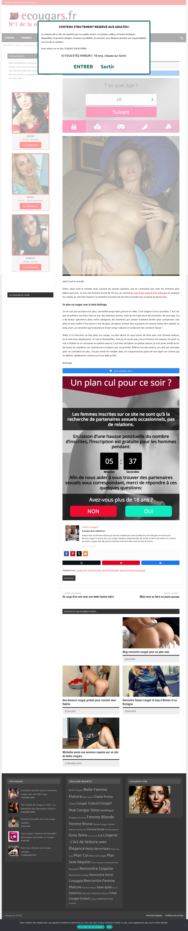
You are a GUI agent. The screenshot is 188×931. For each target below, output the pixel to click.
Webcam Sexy (105, 898)
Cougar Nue (81, 570)
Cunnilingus (106, 810)
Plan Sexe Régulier (110, 570)
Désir (79, 818)
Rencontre (74, 868)
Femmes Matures (112, 829)
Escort (84, 818)
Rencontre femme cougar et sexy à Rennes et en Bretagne (150, 702)
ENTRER (83, 66)
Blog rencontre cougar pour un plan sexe (146, 652)
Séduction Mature (100, 893)
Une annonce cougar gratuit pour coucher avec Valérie (89, 702)
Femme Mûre (81, 829)
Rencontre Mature (89, 887)
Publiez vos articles (174, 915)
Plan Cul (81, 855)
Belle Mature (88, 797)
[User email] (85, 553)
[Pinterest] (72, 553)
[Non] (184, 925)
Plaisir (106, 848)
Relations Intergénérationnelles (107, 862)
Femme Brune (94, 570)
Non (109, 927)
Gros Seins (78, 835)
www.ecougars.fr (89, 546)
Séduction (86, 893)
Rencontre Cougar (79, 874)
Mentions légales (154, 915)
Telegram (93, 899)
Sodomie (75, 893)
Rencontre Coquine (96, 868)
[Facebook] (66, 553)
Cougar (72, 803)
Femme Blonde (100, 816)
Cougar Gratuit (87, 803)
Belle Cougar (76, 789)
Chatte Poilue (103, 796)
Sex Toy (114, 888)
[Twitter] (79, 553)
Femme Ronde (95, 829)
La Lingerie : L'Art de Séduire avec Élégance (93, 842)
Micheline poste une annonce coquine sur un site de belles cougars (90, 754)
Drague (73, 817)
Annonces (69, 578)
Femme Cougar (100, 824)
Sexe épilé (104, 887)
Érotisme (72, 903)
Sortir (107, 66)
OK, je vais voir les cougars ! (90, 927)
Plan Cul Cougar (97, 855)
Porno (94, 862)
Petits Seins (93, 848)
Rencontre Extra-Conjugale (132, 570)
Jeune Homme (93, 836)
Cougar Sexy (88, 809)
